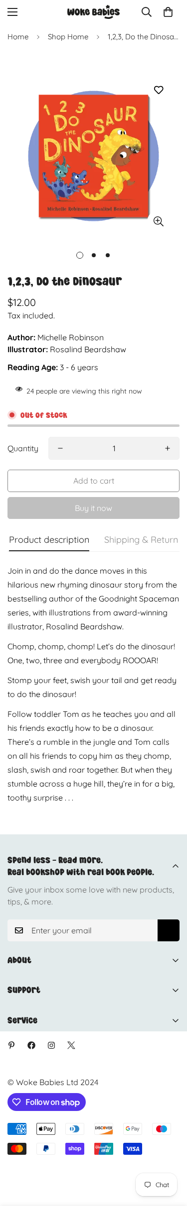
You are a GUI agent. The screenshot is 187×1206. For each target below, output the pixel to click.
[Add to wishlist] (158, 90)
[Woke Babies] (93, 12)
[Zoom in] (158, 221)
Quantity (22, 448)
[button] (168, 11)
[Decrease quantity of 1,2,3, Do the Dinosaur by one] (60, 448)
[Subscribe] (169, 930)
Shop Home (68, 36)
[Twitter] (71, 1045)
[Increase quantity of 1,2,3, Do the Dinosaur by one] (167, 448)
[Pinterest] (11, 1045)
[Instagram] (51, 1045)
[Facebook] (31, 1045)
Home (17, 36)
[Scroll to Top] (169, 1153)
